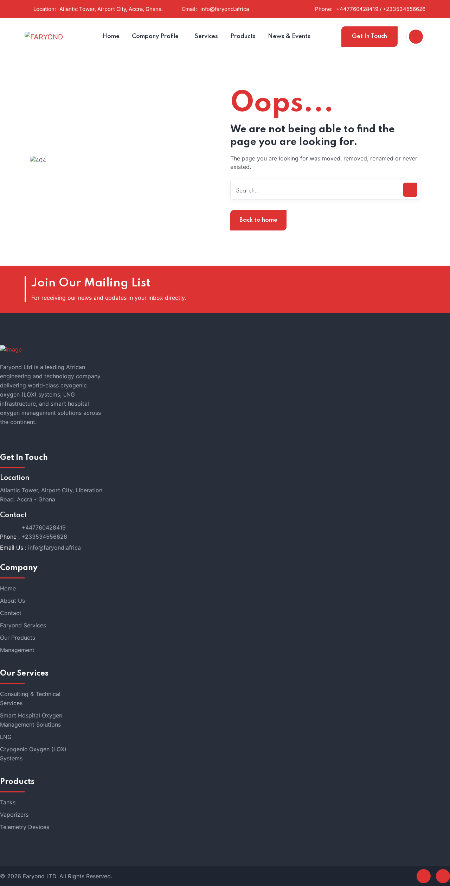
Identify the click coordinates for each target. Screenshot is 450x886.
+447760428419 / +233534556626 (380, 9)
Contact (10, 612)
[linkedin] (443, 876)
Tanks (7, 802)
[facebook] (424, 876)
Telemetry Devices (24, 826)
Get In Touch (369, 36)
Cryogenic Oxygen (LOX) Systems (33, 754)
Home (8, 588)
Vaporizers (14, 814)
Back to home (258, 220)
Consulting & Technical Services (30, 698)
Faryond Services (23, 625)
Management (17, 649)
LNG (6, 736)
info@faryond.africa (224, 9)
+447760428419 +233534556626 (44, 532)
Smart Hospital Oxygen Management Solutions (31, 720)
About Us (12, 600)
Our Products (17, 637)
